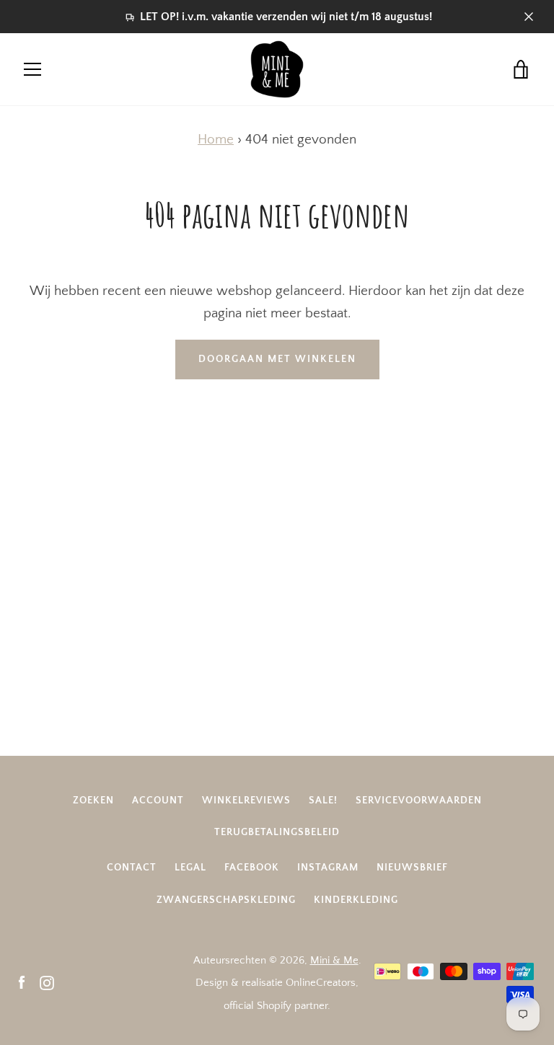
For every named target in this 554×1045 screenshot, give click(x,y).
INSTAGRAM (328, 867)
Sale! (323, 800)
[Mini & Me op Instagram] (47, 981)
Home (216, 139)
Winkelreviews (246, 800)
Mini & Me (334, 960)
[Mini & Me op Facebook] (21, 981)
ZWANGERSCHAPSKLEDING (226, 900)
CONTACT (132, 867)
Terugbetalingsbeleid (277, 832)
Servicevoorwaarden (419, 800)
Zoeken (93, 800)
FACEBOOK (251, 867)
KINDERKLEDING (356, 900)
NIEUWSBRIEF (412, 867)
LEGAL (190, 867)
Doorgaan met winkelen (277, 359)
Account (158, 800)
